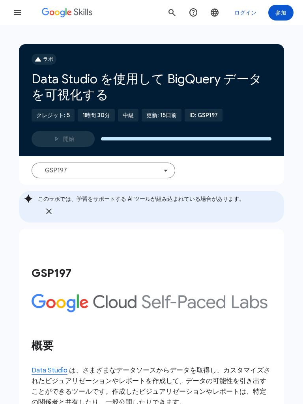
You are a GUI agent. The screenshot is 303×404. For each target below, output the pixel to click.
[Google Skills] (67, 12)
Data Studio (49, 370)
